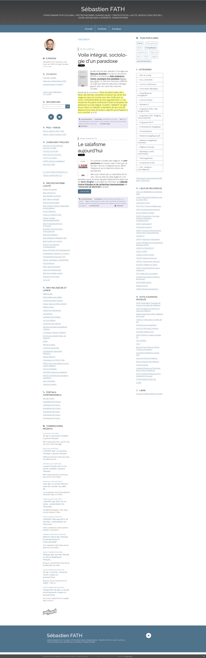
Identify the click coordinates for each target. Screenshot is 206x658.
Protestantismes (145, 131)
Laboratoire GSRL (143, 203)
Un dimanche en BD (147, 163)
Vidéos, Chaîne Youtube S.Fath (54, 134)
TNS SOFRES (141, 340)
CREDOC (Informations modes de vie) (149, 320)
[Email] (59, 117)
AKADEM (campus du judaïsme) (55, 372)
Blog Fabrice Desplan (51, 199)
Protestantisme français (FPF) (54, 257)
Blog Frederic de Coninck (52, 241)
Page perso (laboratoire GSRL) (54, 81)
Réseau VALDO (142, 285)
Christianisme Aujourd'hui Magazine (52, 352)
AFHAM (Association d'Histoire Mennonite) (148, 278)
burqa (124, 121)
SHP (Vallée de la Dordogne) (147, 273)
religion (154, 56)
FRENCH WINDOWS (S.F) (52, 175)
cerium (87, 203)
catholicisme (142, 52)
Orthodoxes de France (51, 415)
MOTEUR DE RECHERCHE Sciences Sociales (53, 147)
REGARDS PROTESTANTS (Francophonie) (53, 230)
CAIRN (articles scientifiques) (54, 161)
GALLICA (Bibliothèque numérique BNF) (149, 193)
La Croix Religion (49, 320)
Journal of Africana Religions (147, 358)
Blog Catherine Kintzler (51, 266)
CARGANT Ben (49, 519)
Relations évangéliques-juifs (149, 136)
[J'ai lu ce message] (204, 656)
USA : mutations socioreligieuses (144, 168)
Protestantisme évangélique (150, 127)
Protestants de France (51, 418)
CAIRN (138, 382)
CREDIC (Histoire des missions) (148, 261)
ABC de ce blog (108, 199)
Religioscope (48, 294)
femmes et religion (90, 124)
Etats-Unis (154, 52)
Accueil (88, 29)
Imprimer (84, 126)
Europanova (47, 314)
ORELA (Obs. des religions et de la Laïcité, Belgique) (56, 364)
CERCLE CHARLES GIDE (52, 215)
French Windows (49, 211)
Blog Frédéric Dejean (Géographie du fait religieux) (56, 207)
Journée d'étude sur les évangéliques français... (56, 557)
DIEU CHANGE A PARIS (145, 213)
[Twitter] (51, 117)
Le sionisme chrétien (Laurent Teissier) (55, 468)
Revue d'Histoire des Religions (147, 361)
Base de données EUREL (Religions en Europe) (149, 315)
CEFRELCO (140, 236)
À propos (116, 29)
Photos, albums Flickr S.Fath (53, 131)
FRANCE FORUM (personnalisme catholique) (55, 376)
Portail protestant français (53, 300)
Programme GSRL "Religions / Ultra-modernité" (149, 116)
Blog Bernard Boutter (51, 202)
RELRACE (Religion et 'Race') (147, 264)
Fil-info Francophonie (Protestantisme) (51, 245)
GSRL (146, 56)
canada (81, 203)
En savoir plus (128, 656)
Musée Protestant (50, 189)
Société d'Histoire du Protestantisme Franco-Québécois (148, 369)
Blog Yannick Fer (49, 193)
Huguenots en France (51, 276)
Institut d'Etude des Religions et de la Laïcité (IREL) (149, 198)
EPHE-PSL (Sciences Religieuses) (148, 206)
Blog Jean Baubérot (50, 235)
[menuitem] (88, 28)
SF (44, 436)
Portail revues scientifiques (146, 325)
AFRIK (45, 341)
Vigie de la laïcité (49, 344)
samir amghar (95, 201)
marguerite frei (50, 590)
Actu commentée (145, 80)
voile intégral (105, 121)
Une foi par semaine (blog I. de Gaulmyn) (54, 337)
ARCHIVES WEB (49, 164)
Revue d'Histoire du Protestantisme (56, 250)
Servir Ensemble (49, 381)
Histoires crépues (49, 384)
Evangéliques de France (52, 401)
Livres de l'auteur (145, 100)
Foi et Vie (46, 280)
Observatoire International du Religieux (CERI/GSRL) (149, 179)
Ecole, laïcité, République (148, 88)
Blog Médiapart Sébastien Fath (55, 238)
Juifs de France (48, 398)
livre (106, 201)
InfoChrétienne (48, 263)
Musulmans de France (51, 411)
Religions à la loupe (110, 119)
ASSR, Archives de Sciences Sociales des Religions (148, 309)
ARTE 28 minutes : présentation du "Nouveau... (55, 504)
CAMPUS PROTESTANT (145, 255)
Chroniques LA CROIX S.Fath (54, 360)
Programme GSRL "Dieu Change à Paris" (147, 110)
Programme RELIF (146, 122)
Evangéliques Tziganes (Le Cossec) (56, 253)
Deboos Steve (49, 537)
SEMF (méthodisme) (144, 224)
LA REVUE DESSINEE (51, 348)
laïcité (139, 47)
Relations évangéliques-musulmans (147, 141)
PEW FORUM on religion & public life (148, 336)
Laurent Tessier (50, 466)
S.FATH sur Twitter (50, 158)
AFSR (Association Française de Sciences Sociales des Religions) (148, 304)
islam (91, 121)
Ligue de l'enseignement (52, 270)
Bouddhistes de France (52, 408)
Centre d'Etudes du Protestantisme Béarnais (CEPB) (149, 243)
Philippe (47, 554)
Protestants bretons (144, 227)
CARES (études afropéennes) (147, 289)
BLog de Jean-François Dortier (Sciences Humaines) (147, 348)
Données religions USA (145, 332)
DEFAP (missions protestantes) (148, 239)
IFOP (138, 344)
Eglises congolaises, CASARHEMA (56, 260)
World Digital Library (143, 282)
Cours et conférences (147, 84)
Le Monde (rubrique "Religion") (54, 332)
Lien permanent (86, 119)
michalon (113, 121)
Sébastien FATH (103, 9)
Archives (102, 29)
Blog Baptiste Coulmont (52, 196)
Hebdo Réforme (49, 357)
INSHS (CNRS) (141, 251)
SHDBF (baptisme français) (146, 258)
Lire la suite (47, 66)
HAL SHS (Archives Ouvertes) (147, 328)
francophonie (151, 43)
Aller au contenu (7, 2)
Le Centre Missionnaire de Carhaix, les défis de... (55, 486)
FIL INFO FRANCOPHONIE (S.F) (55, 172)
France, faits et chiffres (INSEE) (55, 304)
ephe (119, 121)
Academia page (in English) (53, 84)
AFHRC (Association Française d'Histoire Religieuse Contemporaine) (147, 218)
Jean (45, 484)
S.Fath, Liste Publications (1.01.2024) (52, 93)
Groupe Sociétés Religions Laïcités (149, 394)
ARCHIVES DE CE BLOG (52, 154)
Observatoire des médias (52, 297)
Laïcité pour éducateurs (52, 310)
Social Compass (142, 365)
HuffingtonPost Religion (52, 317)
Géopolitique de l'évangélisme (144, 94)
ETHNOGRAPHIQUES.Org (146, 379)
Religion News (48, 307)
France (140, 43)
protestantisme (144, 61)
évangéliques (150, 47)
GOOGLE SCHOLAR (50, 151)
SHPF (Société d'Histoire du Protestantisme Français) (148, 375)
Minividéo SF (144, 104)
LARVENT (47, 451)
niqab (81, 124)
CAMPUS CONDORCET (145, 248)
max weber (109, 203)
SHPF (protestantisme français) (148, 209)
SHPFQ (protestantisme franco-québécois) (148, 269)
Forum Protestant (50, 369)
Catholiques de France (51, 405)
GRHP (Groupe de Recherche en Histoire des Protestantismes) (148, 231)
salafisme (101, 203)
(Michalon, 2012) (108, 78)
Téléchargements (146, 158)
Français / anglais (49, 78)
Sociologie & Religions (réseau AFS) (147, 354)
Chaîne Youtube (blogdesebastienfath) (51, 219)
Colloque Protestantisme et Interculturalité (55, 539)
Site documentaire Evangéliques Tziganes (55, 328)
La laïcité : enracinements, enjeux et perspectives (55, 574)
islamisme (93, 203)
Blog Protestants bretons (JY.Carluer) (52, 224)
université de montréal (117, 201)
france (96, 121)
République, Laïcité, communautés (145, 152)
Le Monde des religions (52, 323)
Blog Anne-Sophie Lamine (53, 273)
